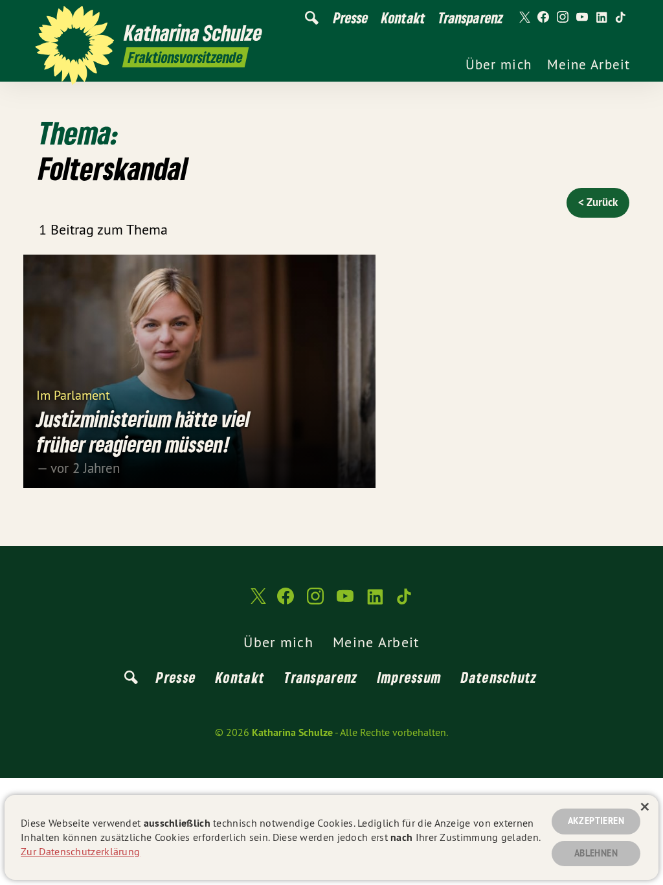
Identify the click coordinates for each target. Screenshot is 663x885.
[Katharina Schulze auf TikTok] (621, 17)
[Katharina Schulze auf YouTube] (582, 17)
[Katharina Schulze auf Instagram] (562, 17)
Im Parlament (73, 394)
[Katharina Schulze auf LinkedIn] (601, 17)
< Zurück (598, 202)
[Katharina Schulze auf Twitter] (524, 17)
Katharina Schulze (292, 732)
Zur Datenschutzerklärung (80, 851)
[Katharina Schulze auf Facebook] (543, 17)
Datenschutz (499, 677)
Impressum (409, 677)
